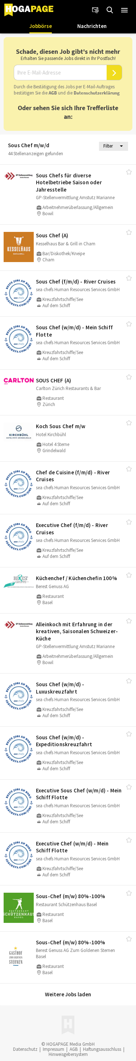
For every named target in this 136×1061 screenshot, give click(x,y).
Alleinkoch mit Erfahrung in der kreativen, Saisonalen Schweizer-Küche (77, 631)
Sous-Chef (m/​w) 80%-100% (71, 896)
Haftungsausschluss (102, 1049)
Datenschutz (25, 1049)
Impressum (53, 1049)
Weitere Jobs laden (68, 994)
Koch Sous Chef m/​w (61, 426)
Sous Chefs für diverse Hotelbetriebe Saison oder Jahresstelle (69, 182)
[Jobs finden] (110, 10)
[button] (124, 10)
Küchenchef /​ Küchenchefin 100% (76, 578)
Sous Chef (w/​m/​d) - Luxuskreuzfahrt (60, 688)
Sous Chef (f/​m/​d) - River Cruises (76, 281)
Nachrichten (92, 26)
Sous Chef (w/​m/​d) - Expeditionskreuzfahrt (64, 741)
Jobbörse (40, 26)
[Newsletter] (95, 10)
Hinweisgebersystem (68, 1054)
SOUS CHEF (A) (53, 380)
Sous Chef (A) (52, 235)
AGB (53, 93)
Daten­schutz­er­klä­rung (97, 93)
